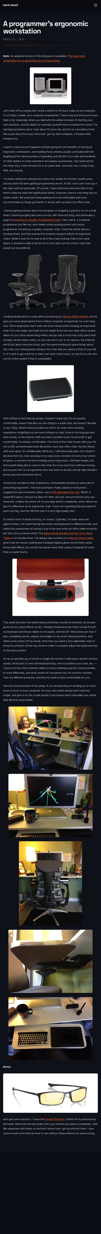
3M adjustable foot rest (65, 492)
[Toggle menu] (95, 5)
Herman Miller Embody (75, 316)
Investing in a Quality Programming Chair (37, 220)
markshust (10, 5)
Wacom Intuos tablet (81, 538)
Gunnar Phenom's (55, 1119)
